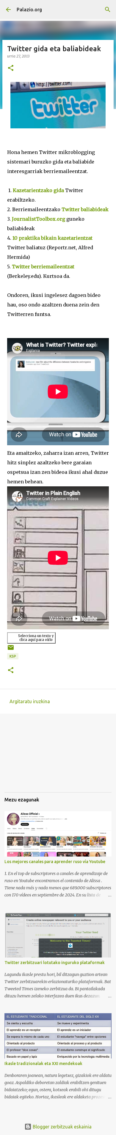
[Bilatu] (107, 9)
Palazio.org (29, 9)
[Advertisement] (34, 757)
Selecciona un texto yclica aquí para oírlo (36, 638)
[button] (10, 68)
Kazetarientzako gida (38, 190)
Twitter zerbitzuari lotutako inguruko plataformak (54, 962)
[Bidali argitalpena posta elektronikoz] (10, 650)
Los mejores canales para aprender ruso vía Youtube (54, 861)
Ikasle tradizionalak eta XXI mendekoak (43, 1063)
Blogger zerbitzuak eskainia (62, 1126)
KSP (13, 656)
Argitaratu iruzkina (30, 701)
